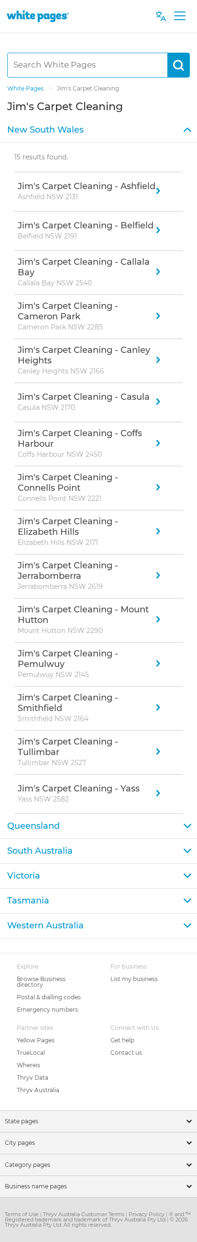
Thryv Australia (38, 1090)
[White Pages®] (38, 16)
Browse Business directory (41, 981)
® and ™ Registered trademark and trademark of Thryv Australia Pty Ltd (98, 1217)
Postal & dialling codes (49, 997)
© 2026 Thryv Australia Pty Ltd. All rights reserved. (96, 1222)
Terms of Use (22, 1214)
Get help (122, 1040)
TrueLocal (31, 1052)
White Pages (26, 88)
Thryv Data (32, 1077)
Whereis (28, 1065)
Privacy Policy (147, 1214)
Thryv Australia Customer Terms (84, 1214)
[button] (98, 130)
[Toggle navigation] (179, 16)
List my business (134, 978)
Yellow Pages (36, 1040)
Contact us (126, 1052)
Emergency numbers (47, 1009)
